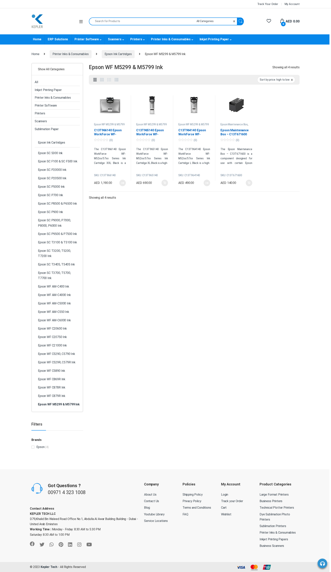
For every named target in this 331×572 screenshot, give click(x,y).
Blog (147, 507)
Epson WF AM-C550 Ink (53, 312)
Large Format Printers (274, 494)
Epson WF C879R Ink (51, 396)
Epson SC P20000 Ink (52, 170)
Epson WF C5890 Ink (51, 371)
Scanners (114, 39)
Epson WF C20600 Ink (52, 328)
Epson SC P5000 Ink (51, 186)
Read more (122, 183)
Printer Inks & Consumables (171, 39)
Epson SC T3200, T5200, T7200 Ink (54, 253)
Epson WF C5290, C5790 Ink (56, 354)
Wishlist (226, 514)
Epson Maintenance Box (234, 124)
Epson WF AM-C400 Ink (53, 286)
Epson (40, 447)
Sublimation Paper (47, 129)
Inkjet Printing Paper (214, 39)
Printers (136, 39)
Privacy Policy (192, 501)
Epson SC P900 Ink (50, 212)
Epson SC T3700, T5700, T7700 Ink (54, 275)
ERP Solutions (58, 39)
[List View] (109, 79)
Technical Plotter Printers (277, 507)
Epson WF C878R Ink (51, 387)
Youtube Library (154, 514)
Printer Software (87, 39)
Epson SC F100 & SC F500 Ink (57, 161)
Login (224, 494)
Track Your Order (267, 4)
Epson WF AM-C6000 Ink (54, 320)
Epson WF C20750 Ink (52, 337)
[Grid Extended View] (95, 79)
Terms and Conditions (197, 507)
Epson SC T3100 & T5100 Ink (57, 242)
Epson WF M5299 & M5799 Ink (109, 126)
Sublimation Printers (273, 526)
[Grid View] (102, 79)
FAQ (185, 514)
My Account (292, 4)
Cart (224, 507)
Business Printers (271, 501)
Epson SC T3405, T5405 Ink (56, 264)
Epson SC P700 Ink (50, 195)
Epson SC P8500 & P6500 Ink (57, 203)
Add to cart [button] (164, 183)
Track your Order (232, 501)
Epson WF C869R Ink (51, 379)
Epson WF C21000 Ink (52, 345)
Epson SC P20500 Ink (52, 178)
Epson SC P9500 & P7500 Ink (57, 234)
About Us (150, 494)
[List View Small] (117, 79)
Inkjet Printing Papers (274, 539)
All (36, 82)
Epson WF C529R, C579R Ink (56, 362)
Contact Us (151, 501)
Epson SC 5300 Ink (50, 153)
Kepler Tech (48, 567)
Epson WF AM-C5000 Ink (54, 303)
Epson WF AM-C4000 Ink (54, 295)
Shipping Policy (193, 494)
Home (37, 39)
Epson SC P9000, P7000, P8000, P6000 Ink (54, 222)
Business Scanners (272, 546)
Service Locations (156, 521)
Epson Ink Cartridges (118, 54)
